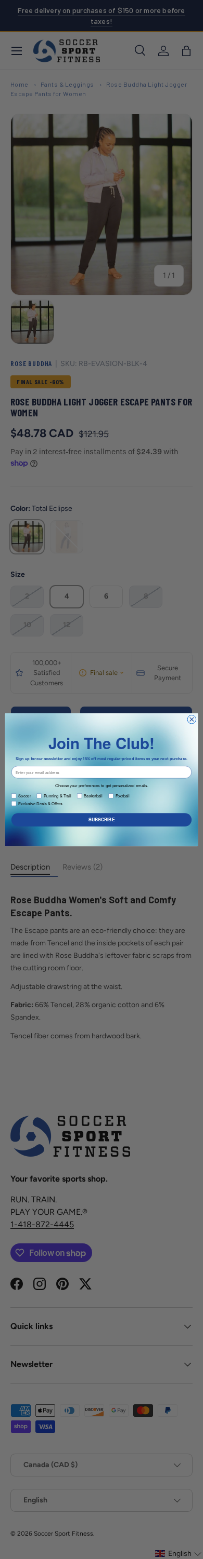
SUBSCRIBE (101, 819)
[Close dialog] (191, 719)
